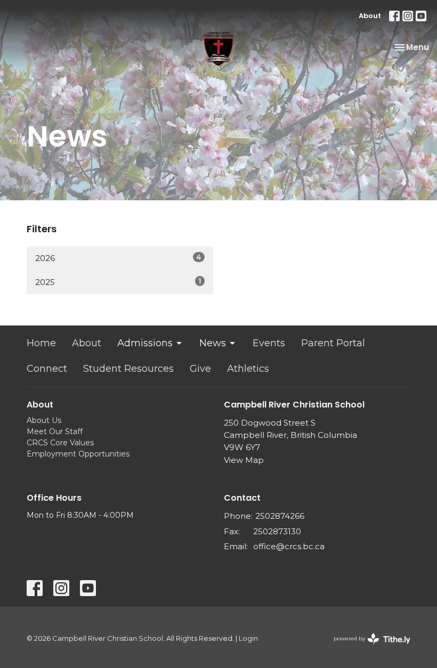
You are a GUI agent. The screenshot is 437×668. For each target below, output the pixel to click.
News (212, 343)
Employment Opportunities (78, 454)
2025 (118, 281)
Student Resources (128, 368)
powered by (367, 647)
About (370, 16)
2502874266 (279, 516)
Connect (47, 368)
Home (41, 343)
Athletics (248, 368)
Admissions (145, 343)
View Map (244, 460)
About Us (44, 420)
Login (248, 638)
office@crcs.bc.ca (289, 546)
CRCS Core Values (60, 442)
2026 (118, 257)
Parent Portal (333, 343)
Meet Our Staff (55, 431)
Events (269, 343)
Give (200, 368)
